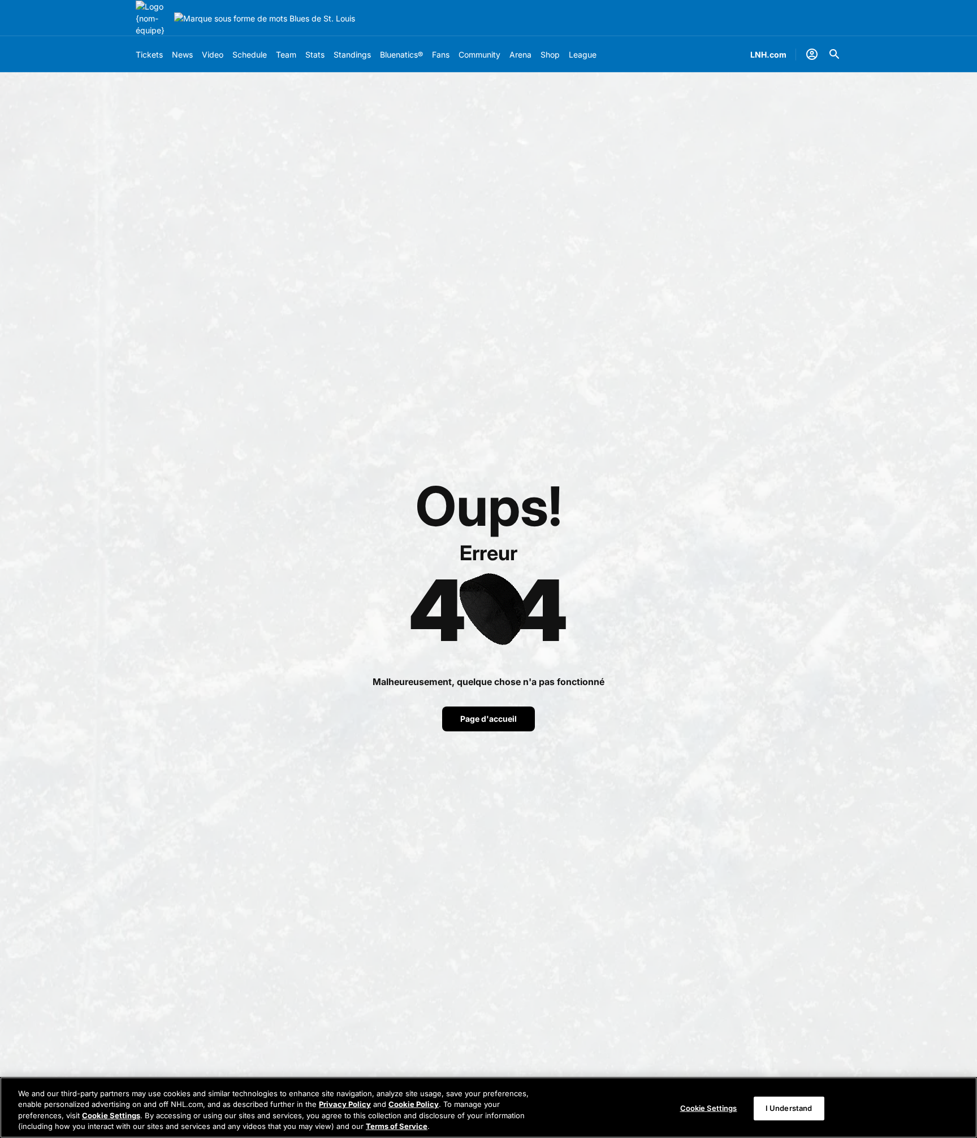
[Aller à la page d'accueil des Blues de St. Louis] (153, 18)
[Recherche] (834, 54)
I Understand (789, 1108)
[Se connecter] (812, 54)
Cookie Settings (111, 1115)
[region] (488, 1107)
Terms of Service (396, 1126)
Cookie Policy (413, 1104)
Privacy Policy (345, 1104)
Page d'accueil (488, 718)
